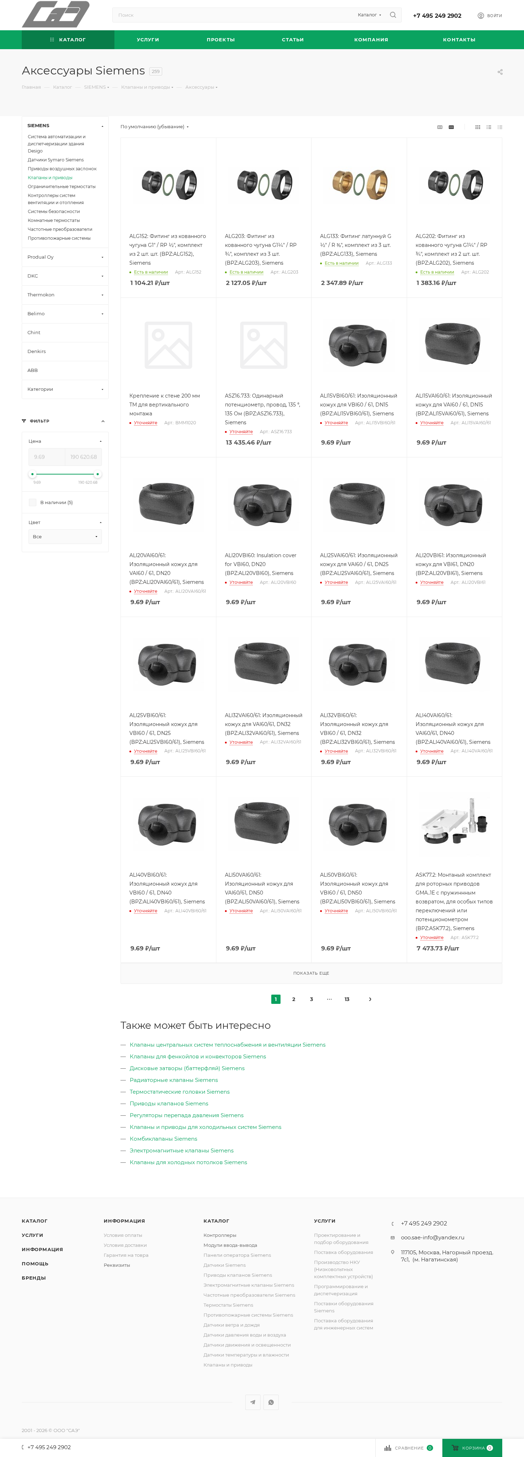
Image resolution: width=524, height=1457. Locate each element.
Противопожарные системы (59, 238)
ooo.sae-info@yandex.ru (432, 1237)
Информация (42, 1249)
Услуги (32, 1235)
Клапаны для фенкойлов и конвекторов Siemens (198, 1056)
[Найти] (393, 14)
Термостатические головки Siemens (180, 1091)
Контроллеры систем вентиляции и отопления (56, 199)
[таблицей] (500, 127)
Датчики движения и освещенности (247, 1345)
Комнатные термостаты (54, 220)
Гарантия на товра (126, 1255)
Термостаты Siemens (228, 1305)
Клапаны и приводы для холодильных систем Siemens (205, 1127)
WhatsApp (271, 1402)
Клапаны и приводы (50, 177)
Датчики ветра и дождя (232, 1325)
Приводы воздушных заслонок (62, 168)
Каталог (35, 1221)
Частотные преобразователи (60, 229)
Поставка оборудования (343, 1252)
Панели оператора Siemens (237, 1255)
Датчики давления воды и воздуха (245, 1335)
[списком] (489, 127)
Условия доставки (125, 1245)
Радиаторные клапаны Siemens (174, 1080)
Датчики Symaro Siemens (56, 159)
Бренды (34, 1278)
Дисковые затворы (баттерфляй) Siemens (187, 1068)
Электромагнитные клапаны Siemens (181, 1150)
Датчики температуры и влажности (246, 1355)
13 (347, 999)
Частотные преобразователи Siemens (249, 1295)
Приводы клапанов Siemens (169, 1103)
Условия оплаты (123, 1235)
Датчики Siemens (225, 1265)
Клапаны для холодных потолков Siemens (188, 1162)
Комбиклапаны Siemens (163, 1138)
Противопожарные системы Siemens (248, 1315)
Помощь (35, 1263)
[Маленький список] (440, 127)
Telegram (253, 1402)
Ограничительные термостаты (62, 186)
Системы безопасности (54, 211)
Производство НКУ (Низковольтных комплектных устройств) (343, 1269)
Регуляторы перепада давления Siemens (186, 1115)
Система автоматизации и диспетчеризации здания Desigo (57, 144)
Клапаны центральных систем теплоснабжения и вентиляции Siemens (227, 1044)
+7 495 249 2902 (437, 15)
